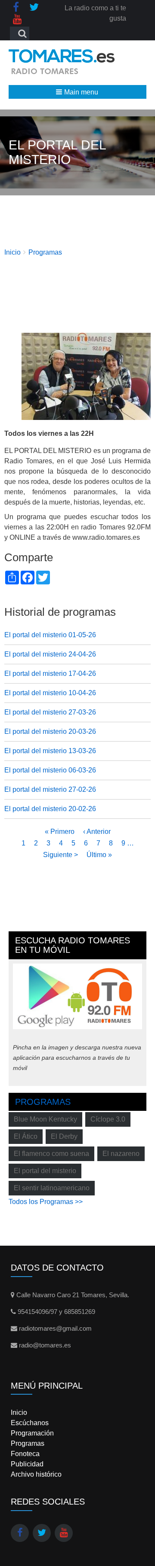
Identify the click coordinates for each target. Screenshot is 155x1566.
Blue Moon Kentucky (45, 1119)
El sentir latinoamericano (52, 1188)
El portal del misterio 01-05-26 (50, 635)
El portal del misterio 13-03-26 (50, 750)
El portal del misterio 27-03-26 (50, 712)
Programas (45, 252)
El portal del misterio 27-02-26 (50, 789)
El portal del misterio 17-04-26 (50, 673)
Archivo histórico (36, 1474)
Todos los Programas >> (46, 1201)
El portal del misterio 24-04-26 (50, 654)
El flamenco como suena (51, 1153)
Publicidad (27, 1464)
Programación (32, 1433)
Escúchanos (30, 1422)
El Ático (25, 1136)
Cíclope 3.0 (107, 1119)
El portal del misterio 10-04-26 (50, 692)
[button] (77, 92)
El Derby (64, 1136)
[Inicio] (62, 61)
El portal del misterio (45, 1170)
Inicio (12, 252)
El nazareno (121, 1153)
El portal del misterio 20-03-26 (50, 731)
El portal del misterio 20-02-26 (50, 808)
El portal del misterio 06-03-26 (50, 770)
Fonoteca (25, 1453)
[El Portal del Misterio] (86, 376)
